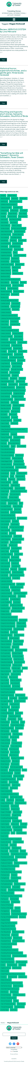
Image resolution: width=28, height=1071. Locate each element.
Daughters (15, 375)
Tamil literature (16, 848)
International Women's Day (8, 518)
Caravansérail (15, 303)
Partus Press (15, 722)
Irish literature (4, 524)
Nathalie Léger (16, 668)
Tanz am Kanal (14, 851)
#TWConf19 (23, 198)
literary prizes (16, 590)
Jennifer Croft (13, 545)
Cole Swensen (12, 351)
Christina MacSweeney (16, 339)
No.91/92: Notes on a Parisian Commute (11, 689)
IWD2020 (12, 533)
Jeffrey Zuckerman (15, 542)
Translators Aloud (5, 956)
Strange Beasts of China (19, 827)
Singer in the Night (6, 812)
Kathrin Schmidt (5, 563)
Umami (3, 965)
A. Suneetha (23, 210)
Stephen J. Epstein (5, 827)
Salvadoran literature (6, 773)
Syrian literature (5, 848)
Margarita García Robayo (7, 623)
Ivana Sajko (4, 533)
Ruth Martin (4, 770)
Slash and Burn (17, 812)
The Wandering (16, 911)
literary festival (5, 590)
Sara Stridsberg (14, 782)
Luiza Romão (4, 605)
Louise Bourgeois (15, 599)
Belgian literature (5, 270)
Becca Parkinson (5, 267)
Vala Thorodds (16, 968)
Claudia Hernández (6, 348)
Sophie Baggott (17, 821)
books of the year (18, 285)
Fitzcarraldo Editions (14, 443)
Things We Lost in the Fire (7, 926)
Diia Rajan (3, 384)
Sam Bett (17, 773)
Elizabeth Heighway (18, 405)
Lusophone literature (16, 605)
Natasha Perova (5, 668)
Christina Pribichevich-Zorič (8, 342)
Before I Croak (16, 267)
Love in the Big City (6, 602)
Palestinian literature (14, 716)
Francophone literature (7, 455)
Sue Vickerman (5, 833)
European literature (6, 420)
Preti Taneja (4, 749)
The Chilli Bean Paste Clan (7, 869)
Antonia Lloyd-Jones (6, 249)
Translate (15, 1051)
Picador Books (14, 737)
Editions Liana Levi (20, 399)
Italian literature (5, 530)
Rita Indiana (16, 761)
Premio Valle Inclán (16, 746)
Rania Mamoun (14, 755)
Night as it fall (4, 683)
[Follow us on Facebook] (14, 1043)
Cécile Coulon (4, 321)
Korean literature (5, 572)
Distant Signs (23, 384)
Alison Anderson (5, 225)
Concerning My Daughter (16, 357)
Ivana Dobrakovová (17, 530)
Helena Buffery (15, 485)
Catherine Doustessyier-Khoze (9, 315)
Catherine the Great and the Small (10, 318)
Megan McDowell (18, 641)
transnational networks (7, 959)
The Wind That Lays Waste (19, 914)
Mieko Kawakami (5, 647)
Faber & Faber (4, 423)
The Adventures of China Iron (18, 854)
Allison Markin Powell (6, 231)
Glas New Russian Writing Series (9, 470)
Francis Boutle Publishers (7, 449)
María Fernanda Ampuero (7, 626)
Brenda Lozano (5, 294)
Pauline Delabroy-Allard (17, 725)
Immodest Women (6, 506)
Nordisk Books (23, 698)
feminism (13, 434)
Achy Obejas (22, 213)
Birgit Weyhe (15, 282)
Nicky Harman (13, 677)
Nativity (25, 668)
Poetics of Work (5, 740)
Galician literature (17, 458)
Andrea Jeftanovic (18, 234)
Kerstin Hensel (4, 569)
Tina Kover (15, 935)
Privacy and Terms (14, 1054)
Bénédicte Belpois (5, 273)
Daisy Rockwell (5, 369)
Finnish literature (15, 440)
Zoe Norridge (4, 1010)
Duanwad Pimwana (6, 393)
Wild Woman (4, 992)
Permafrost (15, 731)
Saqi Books (4, 782)
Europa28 (14, 417)
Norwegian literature (6, 701)
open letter (19, 713)
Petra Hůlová (4, 737)
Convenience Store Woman (8, 360)
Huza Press (4, 497)
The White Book (5, 914)
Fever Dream (4, 440)
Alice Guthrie (4, 222)
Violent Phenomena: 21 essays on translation (12, 974)
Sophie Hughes (5, 824)
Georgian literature (6, 464)
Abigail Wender (13, 213)
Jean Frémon (4, 542)
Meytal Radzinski (17, 644)
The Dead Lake (5, 875)
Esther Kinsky (13, 414)
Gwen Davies (4, 476)
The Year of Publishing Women (9, 917)
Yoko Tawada (21, 1004)
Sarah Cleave (15, 785)
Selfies (2, 800)
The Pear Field (14, 899)
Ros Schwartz (15, 764)
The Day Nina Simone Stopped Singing (11, 872)
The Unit (17, 908)
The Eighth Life (5, 878)
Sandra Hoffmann (18, 776)
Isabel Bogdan (15, 524)
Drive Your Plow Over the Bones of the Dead (13, 390)
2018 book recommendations (8, 204)
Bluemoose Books (5, 285)
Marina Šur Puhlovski (6, 635)
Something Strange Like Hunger (9, 818)
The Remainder (5, 902)
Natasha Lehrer (17, 665)
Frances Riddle (21, 446)
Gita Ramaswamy (20, 467)
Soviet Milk (23, 824)
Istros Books (4, 527)
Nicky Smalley (4, 680)
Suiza (13, 833)
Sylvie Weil (13, 845)
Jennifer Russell (5, 548)
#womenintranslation (15, 201)
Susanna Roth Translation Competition (11, 839)
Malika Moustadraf (16, 611)
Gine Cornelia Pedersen (7, 467)
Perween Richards (5, 734)
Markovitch (4, 638)
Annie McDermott (5, 243)
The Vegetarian (5, 911)
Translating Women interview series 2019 (11, 953)
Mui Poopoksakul (5, 653)
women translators (6, 1001)
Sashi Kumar (13, 788)
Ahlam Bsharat (23, 216)
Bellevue (15, 270)
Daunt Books (4, 378)
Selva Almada (19, 800)
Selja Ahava (10, 800)
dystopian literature (17, 396)
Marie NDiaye (4, 632)
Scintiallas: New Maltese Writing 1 (9, 794)
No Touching (16, 686)
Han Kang (3, 479)
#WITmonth (4, 201)
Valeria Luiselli (4, 971)
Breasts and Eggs (18, 291)
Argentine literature (6, 255)
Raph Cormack (5, 758)
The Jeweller (16, 887)
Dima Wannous (13, 384)
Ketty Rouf (13, 569)
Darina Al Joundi (5, 375)
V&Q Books (22, 965)
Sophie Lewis (15, 824)
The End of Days (15, 878)
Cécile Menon (14, 321)
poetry (14, 740)
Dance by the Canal (17, 369)
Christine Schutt (22, 342)
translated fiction (5, 941)
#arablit (3, 195)
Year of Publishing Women (8, 1004)
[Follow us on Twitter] (10, 1043)
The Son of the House (7, 905)
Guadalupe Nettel (21, 473)
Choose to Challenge (6, 336)
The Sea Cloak (15, 902)
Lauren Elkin (16, 578)
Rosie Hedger (4, 767)
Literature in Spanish (6, 593)
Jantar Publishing (5, 539)
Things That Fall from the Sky (8, 923)
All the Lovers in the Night (18, 228)
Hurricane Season (15, 494)
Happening (12, 479)
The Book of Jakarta (6, 863)
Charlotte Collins (15, 324)
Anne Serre (13, 240)
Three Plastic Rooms (18, 932)
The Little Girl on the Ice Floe (16, 890)
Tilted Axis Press (5, 935)
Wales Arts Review (6, 980)
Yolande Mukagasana (6, 1007)
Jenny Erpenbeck (16, 548)
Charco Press (4, 324)
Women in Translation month (8, 998)
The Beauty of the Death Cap (9, 860)
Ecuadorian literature (6, 399)
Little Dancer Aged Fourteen (8, 596)
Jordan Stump (14, 551)
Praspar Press (4, 746)
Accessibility (14, 1058)
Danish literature (14, 372)
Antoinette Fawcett (15, 246)
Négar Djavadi (5, 674)
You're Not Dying (19, 1007)
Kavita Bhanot (15, 566)
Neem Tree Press (17, 671)
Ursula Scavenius (12, 965)
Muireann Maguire (17, 653)
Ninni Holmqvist (15, 683)
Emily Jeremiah (5, 411)
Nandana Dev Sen (5, 665)
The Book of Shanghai (20, 863)
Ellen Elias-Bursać (5, 408)
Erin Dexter (4, 414)
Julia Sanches (18, 554)
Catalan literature (5, 312)
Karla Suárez (15, 557)
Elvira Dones (16, 408)
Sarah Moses (4, 788)
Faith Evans (14, 423)
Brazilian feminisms (6, 291)
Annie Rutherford (17, 243)
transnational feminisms (19, 956)
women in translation (18, 995)
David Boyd (13, 378)
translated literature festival (8, 944)
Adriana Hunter (12, 216)
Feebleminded (4, 434)
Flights (13, 446)
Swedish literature (18, 842)
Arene (15, 252)
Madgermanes (5, 611)
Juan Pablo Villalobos (6, 554)
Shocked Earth (5, 806)
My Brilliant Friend (5, 656)
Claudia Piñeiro (17, 348)
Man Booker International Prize (9, 620)
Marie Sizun (14, 632)
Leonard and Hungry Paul (7, 584)
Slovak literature (5, 815)
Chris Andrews (18, 336)
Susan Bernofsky (21, 833)
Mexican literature (6, 644)
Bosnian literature (12, 288)
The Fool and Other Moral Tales (9, 881)
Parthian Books (5, 722)
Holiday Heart (4, 491)
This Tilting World (5, 932)
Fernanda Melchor (19, 437)
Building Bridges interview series (9, 300)
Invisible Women (22, 518)
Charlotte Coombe (6, 327)
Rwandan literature (15, 770)
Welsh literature (18, 986)
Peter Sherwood (17, 734)
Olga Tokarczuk (5, 707)
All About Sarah (5, 228)
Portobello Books (16, 743)
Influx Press (17, 509)
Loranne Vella (4, 599)
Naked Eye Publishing (6, 662)
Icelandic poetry (12, 503)
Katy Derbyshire (5, 566)
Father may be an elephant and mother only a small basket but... (13, 430)
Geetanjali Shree (18, 461)
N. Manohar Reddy (18, 656)
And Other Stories (5, 234)
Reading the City (5, 761)
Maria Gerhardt (21, 626)
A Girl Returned (18, 207)
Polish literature (5, 743)
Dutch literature (5, 396)
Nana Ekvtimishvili (19, 662)
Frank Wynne (19, 455)
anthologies (4, 246)
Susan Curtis (4, 836)
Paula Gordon (4, 725)
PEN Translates (5, 731)
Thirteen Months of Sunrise (8, 929)
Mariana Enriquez (18, 629)
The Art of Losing (20, 857)
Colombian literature (6, 354)
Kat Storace (4, 560)
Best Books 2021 (5, 276)
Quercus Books (15, 752)
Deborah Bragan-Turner (7, 381)
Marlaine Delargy (14, 638)
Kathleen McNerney (15, 560)
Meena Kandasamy (6, 641)
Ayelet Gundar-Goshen (7, 264)
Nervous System (15, 674)
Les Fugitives (20, 584)
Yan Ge (16, 1001)
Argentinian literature (19, 255)
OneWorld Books (13, 710)
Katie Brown (15, 563)
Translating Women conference (9, 950)
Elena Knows (14, 402)
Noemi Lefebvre (20, 695)
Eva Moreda (17, 420)
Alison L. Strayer (16, 225)
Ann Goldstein (4, 237)
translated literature (18, 941)
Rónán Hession (5, 764)
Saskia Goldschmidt (6, 791)
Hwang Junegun (14, 497)
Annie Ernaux (22, 240)
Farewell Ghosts (5, 426)
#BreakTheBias (12, 195)
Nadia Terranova (18, 659)
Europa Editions (5, 417)
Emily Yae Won (15, 411)
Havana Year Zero (5, 482)
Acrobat (3, 216)
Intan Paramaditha (16, 512)
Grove (12, 473)
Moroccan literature (21, 650)
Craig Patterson (5, 363)
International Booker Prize (7, 515)
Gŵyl (12, 476)
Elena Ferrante (5, 402)
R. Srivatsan (4, 755)
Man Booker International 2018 (9, 617)
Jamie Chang (17, 536)
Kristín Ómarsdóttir (18, 572)
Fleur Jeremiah (5, 446)
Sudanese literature (6, 830)
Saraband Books (5, 785)
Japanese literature (18, 539)
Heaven (15, 482)
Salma (24, 770)
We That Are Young (6, 986)
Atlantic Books (15, 261)
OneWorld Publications (7, 713)
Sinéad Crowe (15, 809)
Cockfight (3, 351)
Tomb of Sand (17, 938)
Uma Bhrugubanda (21, 962)
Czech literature (17, 366)
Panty (19, 719)
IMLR (21, 503)
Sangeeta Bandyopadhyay (8, 779)
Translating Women (6, 947)
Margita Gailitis (21, 623)
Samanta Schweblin (6, 776)
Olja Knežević (15, 707)
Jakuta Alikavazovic (6, 536)
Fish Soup (3, 443)
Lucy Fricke (17, 602)
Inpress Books (4, 512)
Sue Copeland (17, 830)
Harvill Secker (20, 479)
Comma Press (18, 354)
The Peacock (4, 899)
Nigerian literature (15, 680)
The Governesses (5, 887)
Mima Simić (15, 647)
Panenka (3, 719)
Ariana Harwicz (5, 258)
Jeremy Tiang (4, 551)
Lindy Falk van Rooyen (16, 587)
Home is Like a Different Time (18, 491)
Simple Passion (5, 809)
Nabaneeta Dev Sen (6, 659)
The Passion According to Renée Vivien (11, 896)
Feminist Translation (6, 437)
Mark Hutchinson (19, 635)
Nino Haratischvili (5, 686)
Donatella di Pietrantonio (7, 387)
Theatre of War (5, 920)
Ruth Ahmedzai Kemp (16, 767)
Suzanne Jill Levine (5, 842)
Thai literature (5, 854)
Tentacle (23, 851)
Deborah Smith (20, 381)
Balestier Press (19, 264)
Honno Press (4, 494)
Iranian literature (5, 521)
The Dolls (14, 875)
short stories (14, 806)
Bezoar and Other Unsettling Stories (10, 279)
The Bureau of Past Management (9, 866)
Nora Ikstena (13, 698)
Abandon (3, 213)
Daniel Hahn (4, 372)
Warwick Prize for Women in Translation (11, 983)
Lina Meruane (4, 587)
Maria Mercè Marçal (6, 629)
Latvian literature (5, 578)
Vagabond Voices (5, 968)
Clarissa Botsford (16, 345)
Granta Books (4, 473)
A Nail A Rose (14, 210)
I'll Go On (3, 503)
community (4, 357)
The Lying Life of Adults (7, 893)
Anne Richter (4, 240)
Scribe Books (4, 797)
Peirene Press (19, 728)
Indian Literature (17, 506)
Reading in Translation (17, 758)
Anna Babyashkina (16, 237)
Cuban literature (5, 366)
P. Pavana (3, 716)
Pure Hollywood (14, 749)
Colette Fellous (22, 351)
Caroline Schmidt (5, 309)
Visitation (3, 977)
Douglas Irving (20, 387)
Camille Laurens (5, 303)
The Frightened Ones (6, 884)
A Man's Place (4, 210)
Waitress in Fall (12, 977)
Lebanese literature (6, 581)
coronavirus (21, 360)
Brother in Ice (4, 297)
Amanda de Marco (19, 231)
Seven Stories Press (20, 803)
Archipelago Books (6, 252)
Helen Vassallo (4, 485)
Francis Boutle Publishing (7, 452)
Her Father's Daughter (7, 488)
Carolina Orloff (15, 306)
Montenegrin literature (7, 650)
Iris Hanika (15, 521)
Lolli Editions (21, 596)
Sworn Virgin (4, 845)
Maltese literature (5, 614)
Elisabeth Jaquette (5, 405)
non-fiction (4, 698)
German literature (19, 464)
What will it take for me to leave (9, 989)
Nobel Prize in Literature (7, 695)
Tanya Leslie (4, 851)
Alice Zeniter (13, 222)
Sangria (20, 779)
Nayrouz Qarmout (5, 671)
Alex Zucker (4, 219)
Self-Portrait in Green (16, 797)
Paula (22, 722)
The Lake (3, 890)
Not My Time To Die (20, 701)
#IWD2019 (14, 198)
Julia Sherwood (5, 557)
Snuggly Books (16, 815)
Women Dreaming (5, 995)
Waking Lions (22, 977)
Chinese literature (17, 333)
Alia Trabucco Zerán (15, 219)
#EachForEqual (5, 198)
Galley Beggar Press (6, 461)
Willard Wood (14, 992)
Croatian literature (17, 363)
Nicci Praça (4, 677)
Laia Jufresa (4, 575)
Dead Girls (22, 378)
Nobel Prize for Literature (7, 692)
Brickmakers (15, 294)
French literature (5, 458)
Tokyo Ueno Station (6, 938)
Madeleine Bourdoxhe (18, 608)
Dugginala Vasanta (19, 393)
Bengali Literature (17, 273)
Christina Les (4, 339)
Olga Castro (4, 704)
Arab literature (18, 249)
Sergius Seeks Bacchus (7, 803)
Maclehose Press (5, 608)
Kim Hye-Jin (22, 569)
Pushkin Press (4, 752)
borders (3, 288)
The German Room (19, 884)
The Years (22, 917)
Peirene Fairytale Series (7, 728)
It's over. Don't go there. (16, 527)
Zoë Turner (13, 1010)
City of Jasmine (5, 345)
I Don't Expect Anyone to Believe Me (10, 500)
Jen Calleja (4, 545)
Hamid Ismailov (20, 476)
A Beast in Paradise (6, 207)
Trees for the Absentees (7, 962)
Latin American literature (16, 575)
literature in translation (20, 593)
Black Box (23, 282)
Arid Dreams (15, 258)
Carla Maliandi (5, 306)
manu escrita (23, 620)
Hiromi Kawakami (19, 488)
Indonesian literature (6, 509)
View (3, 60)
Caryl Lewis (16, 309)
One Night (3, 710)
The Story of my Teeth (7, 908)
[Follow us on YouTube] (18, 1043)
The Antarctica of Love (7, 857)
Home (3, 1023)
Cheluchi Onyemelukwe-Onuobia (9, 330)
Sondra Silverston (5, 821)
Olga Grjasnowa (14, 704)
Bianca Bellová (5, 282)
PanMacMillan (12, 719)
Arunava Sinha (5, 261)
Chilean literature (5, 333)
